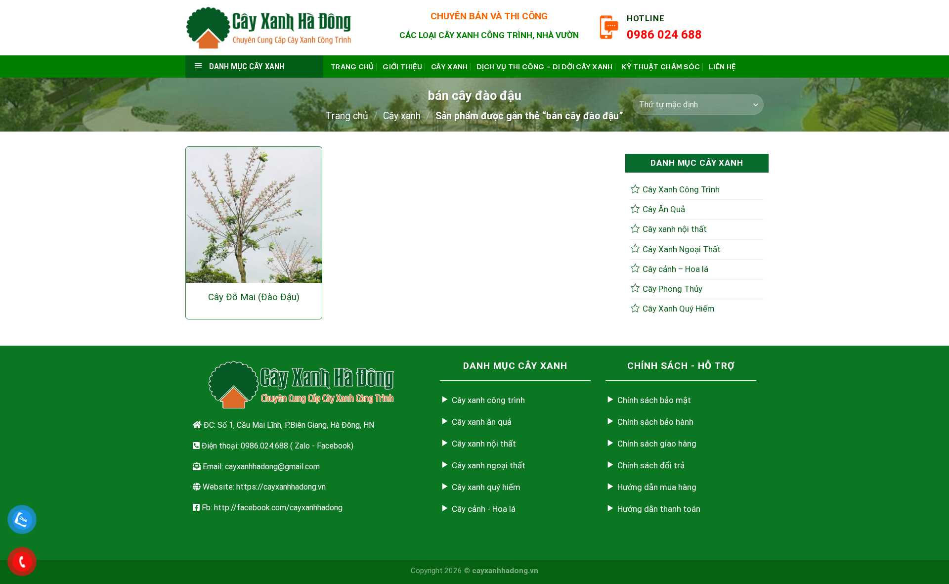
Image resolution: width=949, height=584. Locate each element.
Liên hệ (722, 66)
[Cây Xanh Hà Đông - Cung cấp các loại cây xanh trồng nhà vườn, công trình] (268, 27)
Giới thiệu (402, 66)
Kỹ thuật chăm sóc (661, 66)
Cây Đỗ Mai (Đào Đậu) (254, 297)
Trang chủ (352, 66)
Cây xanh (449, 66)
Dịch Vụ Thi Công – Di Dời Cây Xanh (544, 66)
